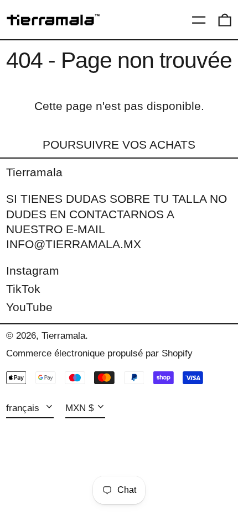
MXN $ (79, 408)
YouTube (29, 307)
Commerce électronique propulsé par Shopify (99, 353)
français (24, 408)
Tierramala (34, 172)
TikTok (23, 288)
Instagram (32, 270)
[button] (225, 20)
